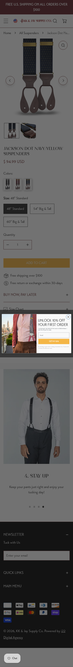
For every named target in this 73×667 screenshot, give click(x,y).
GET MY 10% (54, 341)
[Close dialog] (68, 317)
